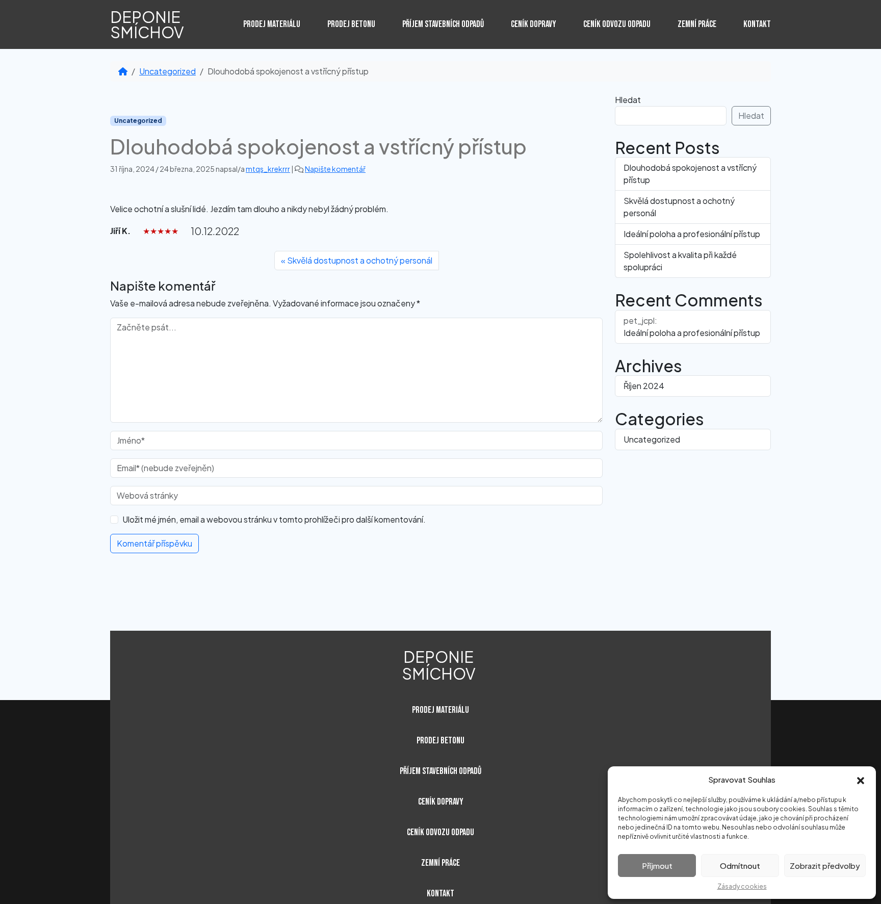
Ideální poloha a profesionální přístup (692, 233)
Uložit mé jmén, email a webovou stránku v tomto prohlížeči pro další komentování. (274, 519)
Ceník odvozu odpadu (617, 24)
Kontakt (757, 24)
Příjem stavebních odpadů (443, 24)
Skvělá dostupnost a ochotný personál (359, 260)
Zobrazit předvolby (825, 865)
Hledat (628, 99)
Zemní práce (697, 24)
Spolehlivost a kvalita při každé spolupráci (680, 260)
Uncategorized (167, 71)
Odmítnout (740, 865)
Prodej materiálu (271, 24)
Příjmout (657, 865)
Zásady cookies (742, 886)
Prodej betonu (351, 24)
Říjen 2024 (644, 385)
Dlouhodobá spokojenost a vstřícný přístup (690, 173)
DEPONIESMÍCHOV (147, 24)
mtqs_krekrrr (268, 168)
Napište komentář (335, 168)
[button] (861, 779)
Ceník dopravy (533, 24)
